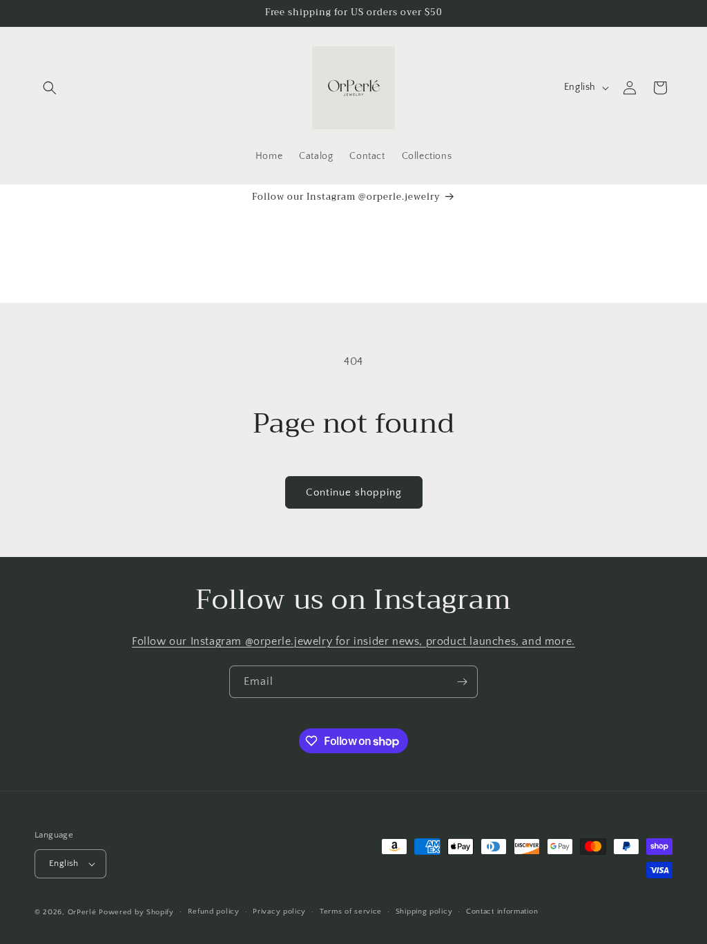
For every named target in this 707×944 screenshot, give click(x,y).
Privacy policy (279, 911)
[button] (50, 88)
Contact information (502, 911)
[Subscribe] (462, 681)
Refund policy (214, 911)
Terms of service (351, 911)
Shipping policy (424, 911)
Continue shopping (354, 492)
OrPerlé (82, 912)
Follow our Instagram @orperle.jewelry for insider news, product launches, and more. (353, 641)
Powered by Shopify (136, 912)
